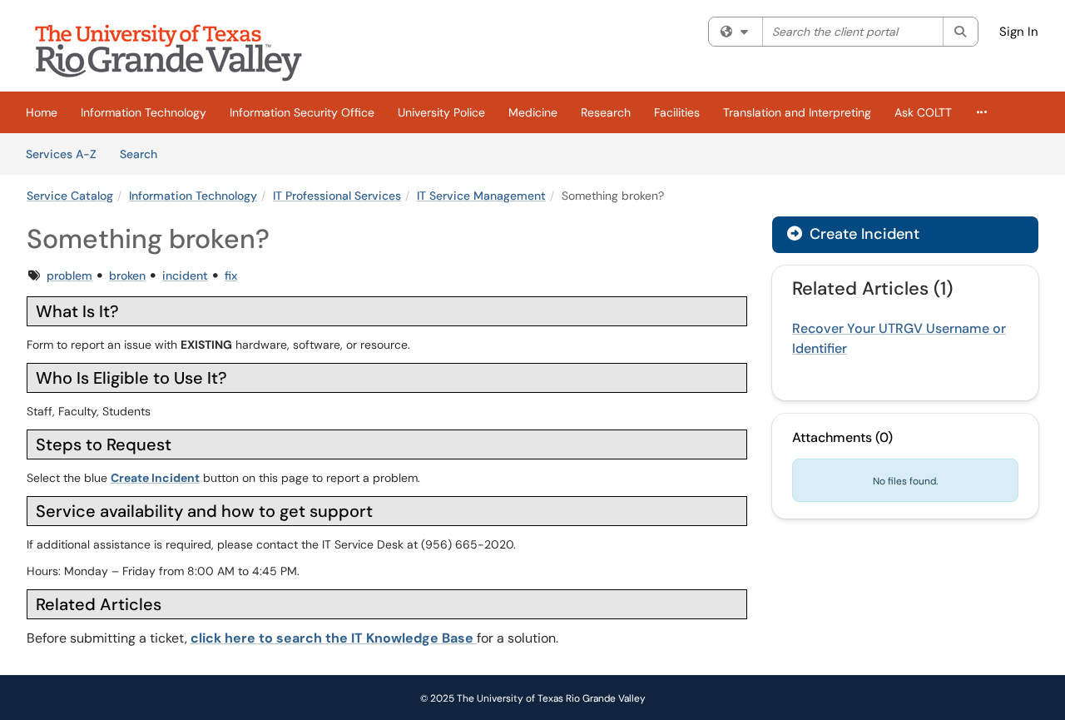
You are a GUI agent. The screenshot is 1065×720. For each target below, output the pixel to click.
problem (69, 275)
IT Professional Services (337, 195)
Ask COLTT (923, 112)
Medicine (532, 112)
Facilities (677, 112)
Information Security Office (302, 112)
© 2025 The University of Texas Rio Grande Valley (533, 698)
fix (231, 275)
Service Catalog (70, 195)
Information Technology (143, 112)
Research (606, 112)
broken (127, 275)
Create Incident (155, 477)
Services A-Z (61, 153)
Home (41, 112)
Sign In (1018, 31)
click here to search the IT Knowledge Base (334, 638)
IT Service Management (481, 195)
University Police (441, 112)
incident (185, 275)
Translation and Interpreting (797, 112)
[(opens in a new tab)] (180, 50)
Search (144, 153)
